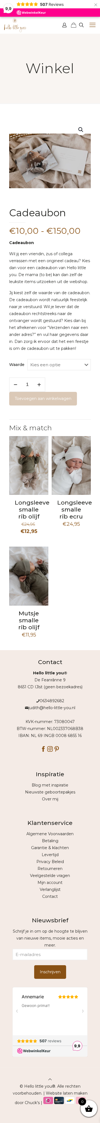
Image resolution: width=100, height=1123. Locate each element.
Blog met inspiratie (50, 785)
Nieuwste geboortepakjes (50, 792)
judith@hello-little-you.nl (52, 707)
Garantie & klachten (50, 847)
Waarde (16, 364)
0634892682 (52, 700)
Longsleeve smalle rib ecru (74, 509)
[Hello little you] (15, 25)
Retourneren (50, 868)
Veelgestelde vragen (50, 875)
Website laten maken (67, 1093)
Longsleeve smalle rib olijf (32, 509)
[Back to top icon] (50, 1079)
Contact (50, 896)
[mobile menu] (92, 25)
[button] (81, 129)
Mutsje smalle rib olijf (28, 620)
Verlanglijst (50, 889)
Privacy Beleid (50, 861)
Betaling (50, 840)
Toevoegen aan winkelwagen (43, 398)
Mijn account (50, 882)
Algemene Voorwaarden (50, 833)
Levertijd (50, 854)
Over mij (50, 799)
